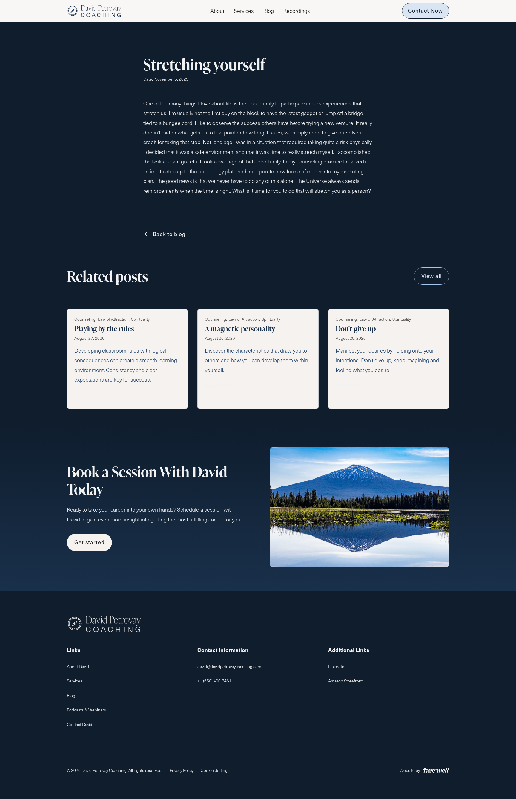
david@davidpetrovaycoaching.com (229, 666)
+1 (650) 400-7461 (214, 681)
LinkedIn (336, 666)
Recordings (296, 10)
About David (78, 666)
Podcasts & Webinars (86, 710)
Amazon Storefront (345, 681)
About (217, 10)
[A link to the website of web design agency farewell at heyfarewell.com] (436, 770)
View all (431, 275)
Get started (89, 542)
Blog (268, 10)
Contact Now (425, 10)
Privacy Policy (182, 770)
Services (244, 10)
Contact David (79, 724)
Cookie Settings (215, 770)
